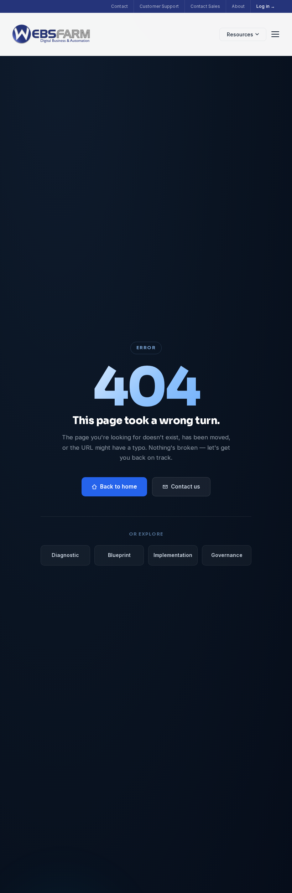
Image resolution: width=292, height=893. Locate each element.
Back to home (118, 486)
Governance (227, 555)
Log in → (265, 6)
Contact (119, 6)
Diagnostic (65, 555)
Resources (240, 34)
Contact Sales (205, 6)
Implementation (172, 555)
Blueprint (119, 555)
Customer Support (159, 6)
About (238, 6)
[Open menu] (275, 34)
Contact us (185, 486)
